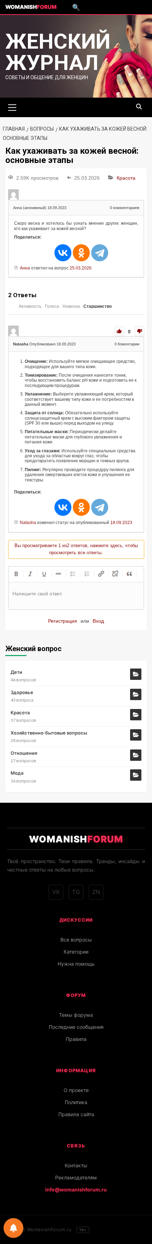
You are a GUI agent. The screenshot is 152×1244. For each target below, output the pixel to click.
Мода (17, 773)
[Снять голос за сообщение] (139, 331)
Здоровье (22, 692)
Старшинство (97, 306)
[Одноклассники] (81, 252)
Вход (98, 621)
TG (76, 891)
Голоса (52, 306)
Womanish (31, 7)
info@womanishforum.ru (76, 1189)
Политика (76, 1102)
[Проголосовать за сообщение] (119, 331)
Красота (126, 178)
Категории (76, 952)
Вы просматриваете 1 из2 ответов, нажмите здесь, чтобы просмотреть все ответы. (76, 549)
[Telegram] (99, 252)
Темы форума (76, 1015)
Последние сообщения (76, 1027)
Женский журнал (57, 52)
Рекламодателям (76, 1177)
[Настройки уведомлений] (13, 1228)
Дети (16, 672)
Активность (30, 306)
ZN (96, 891)
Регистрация (62, 621)
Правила (76, 1039)
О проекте (76, 1090)
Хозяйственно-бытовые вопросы (49, 733)
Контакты (76, 1165)
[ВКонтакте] (62, 252)
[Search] (138, 106)
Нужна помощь (76, 964)
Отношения (24, 753)
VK (56, 891)
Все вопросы (76, 940)
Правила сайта (76, 1114)
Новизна (71, 306)
